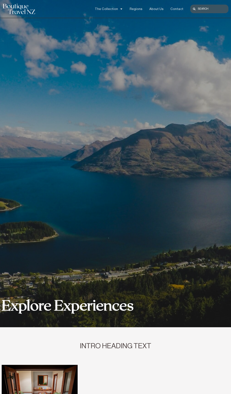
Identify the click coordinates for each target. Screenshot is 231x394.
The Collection (106, 9)
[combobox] (209, 9)
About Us (156, 9)
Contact (176, 9)
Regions (136, 9)
